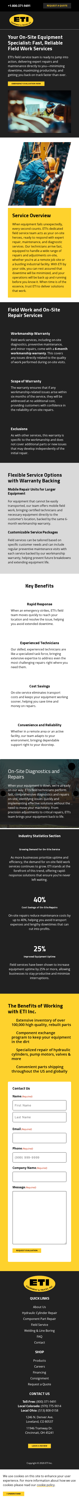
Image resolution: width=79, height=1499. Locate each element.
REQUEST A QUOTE (57, 5)
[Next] (76, 793)
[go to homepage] (35, 20)
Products (39, 1361)
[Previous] (3, 793)
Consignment (39, 1378)
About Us (39, 1307)
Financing (39, 1372)
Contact (39, 1342)
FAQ (39, 1336)
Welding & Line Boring (39, 1331)
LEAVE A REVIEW (39, 1446)
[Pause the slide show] (71, 766)
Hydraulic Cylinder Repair (39, 1313)
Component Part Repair (39, 1319)
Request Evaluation (26, 1250)
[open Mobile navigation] (67, 20)
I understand (14, 1494)
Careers (39, 1366)
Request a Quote (39, 1384)
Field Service (39, 1325)
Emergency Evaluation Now (26, 83)
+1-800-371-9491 (19, 6)
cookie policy (46, 1485)
